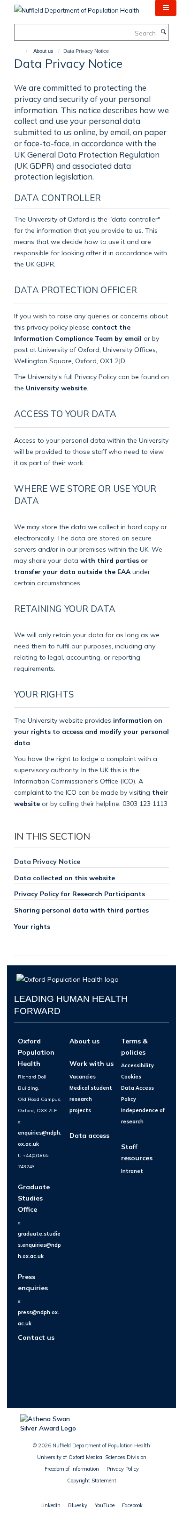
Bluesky (77, 1505)
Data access (89, 1135)
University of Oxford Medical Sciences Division (91, 1457)
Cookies (131, 1076)
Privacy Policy (123, 1469)
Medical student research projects (90, 1099)
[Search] (163, 32)
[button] (165, 8)
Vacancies (82, 1076)
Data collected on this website (64, 878)
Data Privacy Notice (47, 861)
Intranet (132, 1171)
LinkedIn (50, 1505)
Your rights (32, 926)
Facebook (132, 1505)
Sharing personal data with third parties (81, 910)
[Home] (22, 51)
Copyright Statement (91, 1480)
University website (56, 388)
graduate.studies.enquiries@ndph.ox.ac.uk (39, 1244)
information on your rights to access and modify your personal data (91, 731)
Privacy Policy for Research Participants (79, 894)
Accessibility (137, 1065)
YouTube (104, 1505)
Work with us (91, 1063)
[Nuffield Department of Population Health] (76, 7)
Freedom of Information (72, 1469)
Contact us (36, 1337)
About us (43, 51)
